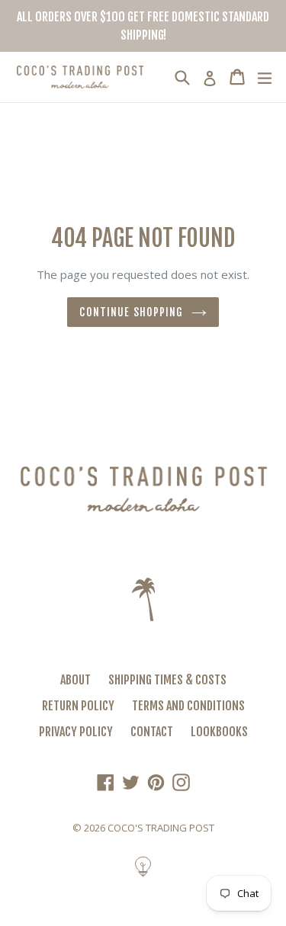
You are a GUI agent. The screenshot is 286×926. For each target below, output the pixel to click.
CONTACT (151, 731)
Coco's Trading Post (161, 828)
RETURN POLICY (78, 705)
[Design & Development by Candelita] (143, 875)
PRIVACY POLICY (76, 731)
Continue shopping (131, 312)
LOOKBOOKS (219, 731)
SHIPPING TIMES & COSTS (167, 679)
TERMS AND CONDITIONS (188, 705)
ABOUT (75, 679)
